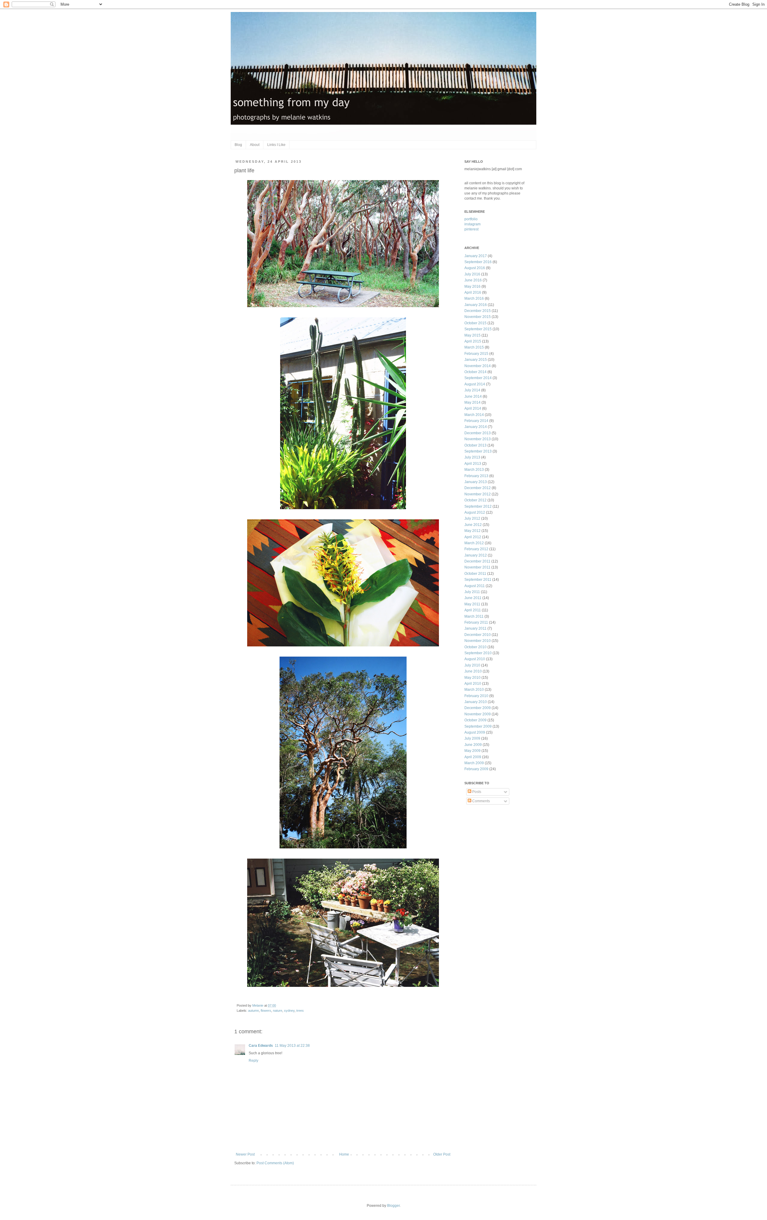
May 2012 (472, 531)
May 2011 (472, 604)
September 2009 (478, 726)
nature (277, 1010)
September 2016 (478, 262)
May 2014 (472, 402)
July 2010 (472, 665)
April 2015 (472, 341)
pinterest (471, 229)
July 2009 (472, 738)
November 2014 (477, 366)
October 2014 (475, 372)
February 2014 (476, 421)
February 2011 (476, 622)
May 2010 (472, 677)
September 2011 (477, 579)
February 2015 (476, 354)
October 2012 (475, 500)
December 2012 (477, 488)
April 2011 (472, 610)
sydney (289, 1010)
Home (344, 1154)
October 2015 (475, 323)
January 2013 (475, 482)
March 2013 (474, 470)
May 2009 (472, 751)
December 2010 (477, 635)
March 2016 (474, 298)
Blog (238, 145)
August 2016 (474, 268)
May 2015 (472, 335)
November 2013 (477, 439)
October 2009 (475, 720)
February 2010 (476, 696)
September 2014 (478, 378)
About (254, 145)
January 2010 (475, 702)
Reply (253, 1060)
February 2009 (476, 769)
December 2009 (477, 708)
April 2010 (472, 683)
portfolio (471, 219)
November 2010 (477, 641)
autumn (253, 1010)
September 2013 (478, 451)
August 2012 (474, 512)
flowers (266, 1010)
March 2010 (474, 689)
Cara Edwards (261, 1045)
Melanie (258, 1005)
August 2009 (474, 732)
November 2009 (477, 714)
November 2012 (477, 494)
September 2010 (478, 653)
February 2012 (476, 549)
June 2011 (472, 598)
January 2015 (475, 360)
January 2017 (475, 256)
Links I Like (276, 145)
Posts (476, 792)
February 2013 (476, 476)
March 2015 (474, 347)
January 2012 (475, 555)
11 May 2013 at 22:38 (292, 1045)
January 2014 (475, 427)
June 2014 (473, 396)
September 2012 (478, 506)
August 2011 (474, 586)
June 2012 (473, 525)
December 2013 (477, 433)
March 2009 (474, 763)
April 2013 (472, 464)
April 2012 (472, 537)
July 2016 (472, 274)
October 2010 (475, 647)
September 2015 (478, 329)
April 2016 (472, 292)
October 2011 (475, 573)
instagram (472, 224)
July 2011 (472, 592)
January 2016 (475, 305)
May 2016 (472, 286)
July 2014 (472, 390)
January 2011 (475, 628)
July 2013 (472, 457)
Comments (480, 801)
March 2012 (474, 543)
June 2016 (473, 280)
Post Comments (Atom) (275, 1163)
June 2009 (473, 745)
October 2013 (475, 445)
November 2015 (477, 317)
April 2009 (472, 757)
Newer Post (245, 1154)
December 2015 (477, 311)
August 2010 (474, 659)
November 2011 (477, 567)
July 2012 (472, 518)
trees (300, 1010)
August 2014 (474, 384)
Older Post (441, 1154)
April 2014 (472, 408)
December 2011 (477, 561)
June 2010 (473, 671)
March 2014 (474, 415)
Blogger (393, 1206)
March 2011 (474, 616)
